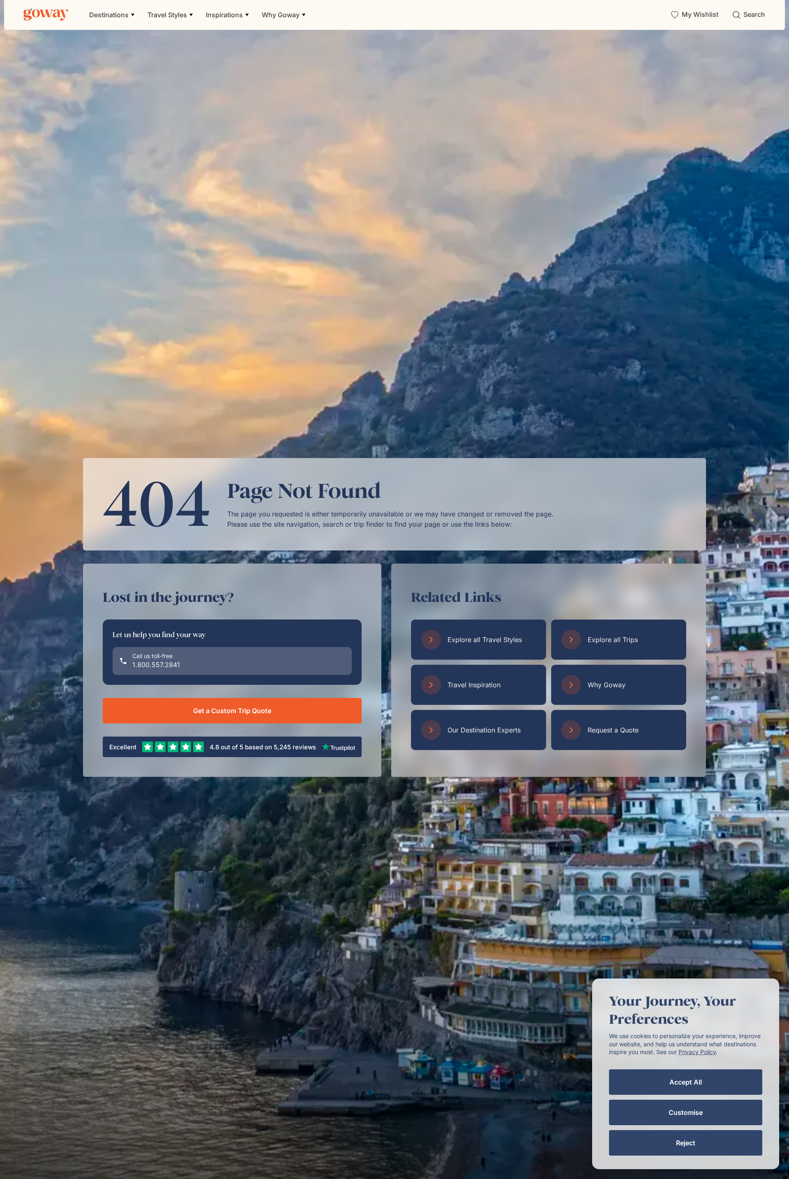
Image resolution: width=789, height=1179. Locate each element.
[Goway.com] (46, 15)
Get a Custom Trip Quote (232, 711)
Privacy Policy (697, 1051)
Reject (685, 1143)
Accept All (685, 1082)
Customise (686, 1112)
